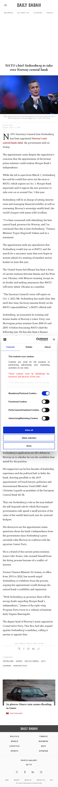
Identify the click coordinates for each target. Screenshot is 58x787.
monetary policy (20, 666)
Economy (38, 12)
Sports (14, 751)
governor (7, 666)
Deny (29, 446)
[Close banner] (54, 339)
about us (28, 780)
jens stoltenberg (32, 661)
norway (19, 661)
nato (43, 661)
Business (8, 12)
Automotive (23, 12)
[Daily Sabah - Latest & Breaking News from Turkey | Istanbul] (29, 5)
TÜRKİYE (43, 736)
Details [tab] (29, 347)
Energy (50, 12)
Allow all (29, 430)
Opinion (43, 751)
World (14, 741)
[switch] (46, 401)
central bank (8, 661)
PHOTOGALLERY (16, 713)
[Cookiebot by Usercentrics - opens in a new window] (36, 339)
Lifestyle (14, 746)
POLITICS (14, 736)
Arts (43, 746)
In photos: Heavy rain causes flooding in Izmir (29, 706)
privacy (16, 780)
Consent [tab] (10, 347)
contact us (41, 780)
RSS (51, 780)
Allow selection (29, 438)
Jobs (6, 780)
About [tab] (48, 347)
